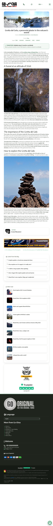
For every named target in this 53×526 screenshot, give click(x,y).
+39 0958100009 (12, 445)
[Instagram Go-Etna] (44, 478)
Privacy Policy (6, 478)
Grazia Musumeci (34, 34)
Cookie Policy (11, 478)
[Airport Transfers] (26, 243)
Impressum (7, 432)
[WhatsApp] (31, 4)
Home (5, 9)
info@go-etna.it (8, 448)
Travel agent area (9, 431)
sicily (33, 40)
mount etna (28, 40)
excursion (22, 40)
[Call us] (24, 4)
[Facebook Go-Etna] (41, 478)
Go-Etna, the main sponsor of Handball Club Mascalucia (35, 250)
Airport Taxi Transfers (36, 478)
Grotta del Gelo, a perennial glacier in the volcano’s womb (26, 31)
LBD (8, 482)
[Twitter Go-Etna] (42, 478)
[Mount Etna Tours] (9, 4)
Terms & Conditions (28, 478)
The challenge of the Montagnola (12, 250)
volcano (38, 40)
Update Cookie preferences (19, 478)
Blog (9, 9)
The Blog (7, 434)
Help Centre (8, 427)
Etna (17, 40)
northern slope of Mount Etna (30, 52)
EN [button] (40, 4)
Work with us (8, 435)
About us (7, 426)
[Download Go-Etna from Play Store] (47, 478)
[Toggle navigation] (49, 4)
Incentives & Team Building (11, 429)
